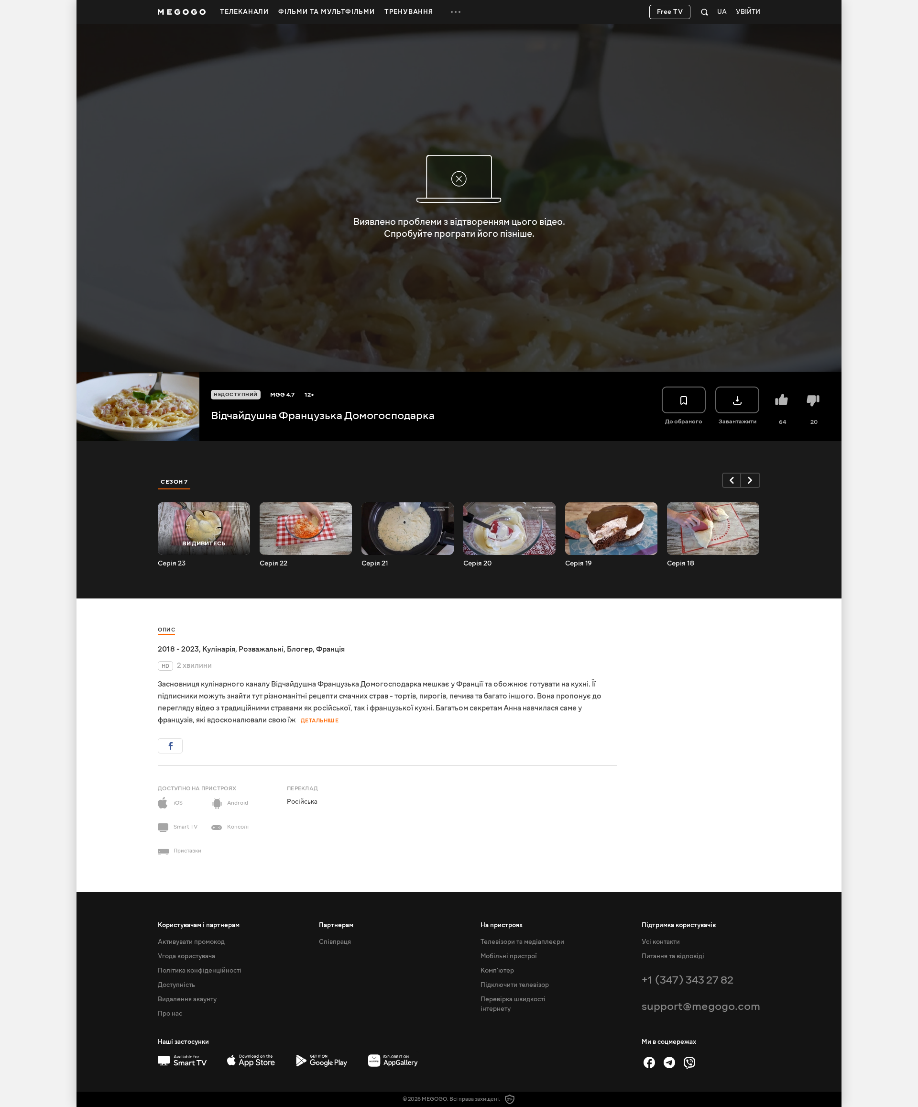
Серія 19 (578, 563)
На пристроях (502, 925)
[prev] (731, 480)
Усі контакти (661, 942)
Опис (166, 629)
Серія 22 (273, 563)
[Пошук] (704, 12)
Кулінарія (218, 649)
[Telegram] (669, 1062)
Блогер (300, 649)
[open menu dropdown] (455, 12)
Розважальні (261, 649)
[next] (750, 480)
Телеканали (244, 12)
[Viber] (689, 1062)
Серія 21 (374, 563)
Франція (330, 649)
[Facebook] (649, 1062)
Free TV (670, 12)
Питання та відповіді (673, 956)
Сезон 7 (174, 482)
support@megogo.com (701, 1006)
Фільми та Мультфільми (326, 12)
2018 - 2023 (178, 649)
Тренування (408, 12)
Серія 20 (477, 563)
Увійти (748, 12)
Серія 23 (172, 563)
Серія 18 (680, 563)
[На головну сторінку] (182, 12)
